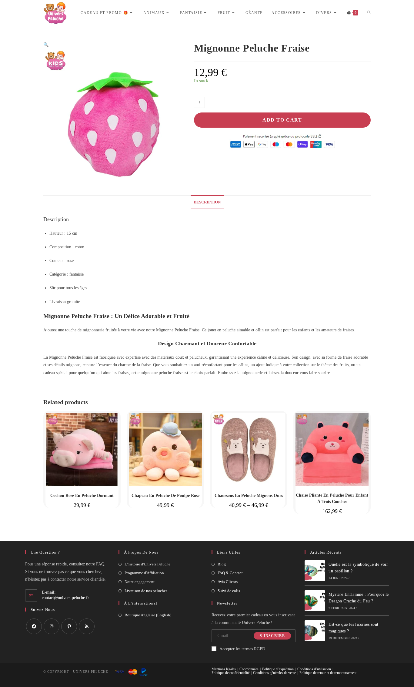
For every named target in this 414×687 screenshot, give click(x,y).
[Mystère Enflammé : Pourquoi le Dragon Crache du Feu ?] (315, 600)
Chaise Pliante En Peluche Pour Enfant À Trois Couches (332, 498)
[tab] (207, 202)
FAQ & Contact (230, 573)
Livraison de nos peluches (146, 590)
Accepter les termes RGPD (242, 649)
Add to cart (282, 119)
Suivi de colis (229, 590)
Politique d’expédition (278, 669)
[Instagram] (51, 626)
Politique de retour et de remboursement (327, 673)
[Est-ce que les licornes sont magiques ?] (315, 630)
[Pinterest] (69, 626)
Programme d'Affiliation (144, 573)
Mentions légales (224, 669)
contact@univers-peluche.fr (65, 597)
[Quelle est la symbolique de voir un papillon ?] (315, 570)
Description (207, 202)
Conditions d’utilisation (314, 669)
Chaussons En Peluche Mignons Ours (249, 495)
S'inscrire (272, 636)
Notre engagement (140, 581)
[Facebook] (34, 626)
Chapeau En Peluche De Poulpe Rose (165, 495)
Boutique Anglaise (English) (148, 615)
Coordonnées (249, 669)
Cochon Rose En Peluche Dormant (82, 495)
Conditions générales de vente (274, 673)
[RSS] (87, 626)
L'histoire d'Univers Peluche (147, 564)
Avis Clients (228, 581)
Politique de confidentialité (230, 673)
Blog (222, 564)
